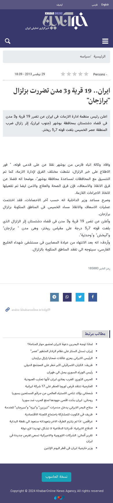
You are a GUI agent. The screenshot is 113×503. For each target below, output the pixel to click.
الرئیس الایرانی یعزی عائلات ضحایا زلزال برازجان (62, 358)
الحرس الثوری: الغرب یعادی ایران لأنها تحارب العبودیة (58, 379)
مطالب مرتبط (95, 334)
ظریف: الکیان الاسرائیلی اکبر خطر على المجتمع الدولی (58, 365)
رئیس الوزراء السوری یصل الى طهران (70, 372)
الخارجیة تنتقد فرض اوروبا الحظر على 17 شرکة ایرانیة (59, 386)
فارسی (95, 5)
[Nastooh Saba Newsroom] (56, 497)
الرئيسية (99, 57)
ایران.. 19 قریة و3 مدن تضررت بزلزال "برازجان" (61, 96)
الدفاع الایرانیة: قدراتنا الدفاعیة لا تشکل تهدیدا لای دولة (57, 428)
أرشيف (60, 5)
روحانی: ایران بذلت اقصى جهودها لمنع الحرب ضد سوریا (57, 400)
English (105, 5)
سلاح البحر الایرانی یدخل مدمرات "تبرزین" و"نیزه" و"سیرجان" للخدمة (49, 407)
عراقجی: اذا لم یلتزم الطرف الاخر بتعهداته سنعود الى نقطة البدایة (51, 421)
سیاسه (85, 57)
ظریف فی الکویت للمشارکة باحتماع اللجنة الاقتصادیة (59, 414)
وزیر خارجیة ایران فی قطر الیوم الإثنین (68, 448)
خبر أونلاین (56, 21)
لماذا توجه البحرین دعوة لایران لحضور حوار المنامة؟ (60, 344)
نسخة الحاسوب (56, 477)
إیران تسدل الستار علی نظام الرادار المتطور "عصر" (61, 351)
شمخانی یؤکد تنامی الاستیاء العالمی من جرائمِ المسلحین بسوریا (52, 393)
